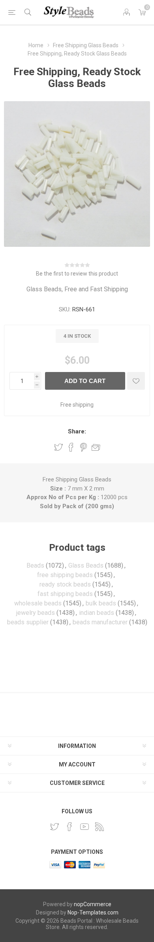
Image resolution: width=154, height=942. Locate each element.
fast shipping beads (65, 594)
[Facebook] (69, 826)
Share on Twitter (58, 447)
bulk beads (101, 603)
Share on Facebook (71, 447)
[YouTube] (84, 826)
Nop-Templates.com (93, 912)
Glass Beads (85, 565)
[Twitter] (54, 826)
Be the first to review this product (77, 273)
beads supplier (28, 622)
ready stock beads (65, 584)
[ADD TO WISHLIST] (136, 381)
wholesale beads (38, 603)
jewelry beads (35, 612)
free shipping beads (65, 575)
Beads (35, 565)
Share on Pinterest (83, 447)
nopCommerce (92, 904)
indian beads (96, 612)
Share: (77, 431)
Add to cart (84, 381)
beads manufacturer (100, 622)
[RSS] (99, 826)
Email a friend (96, 447)
